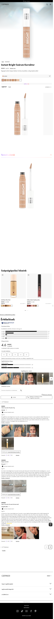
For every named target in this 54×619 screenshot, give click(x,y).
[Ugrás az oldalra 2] (26, 310)
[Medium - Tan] (10, 306)
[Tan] (4, 306)
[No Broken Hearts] (28, 306)
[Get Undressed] (32, 306)
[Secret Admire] (30, 306)
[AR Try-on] (2, 274)
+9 (37, 305)
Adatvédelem (26, 607)
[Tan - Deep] (8, 306)
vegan (3, 61)
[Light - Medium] (2, 306)
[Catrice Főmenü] (5, 4)
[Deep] (6, 306)
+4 (11, 305)
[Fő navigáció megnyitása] (50, 4)
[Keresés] (47, 4)
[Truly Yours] (36, 306)
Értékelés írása (13, 68)
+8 (20, 80)
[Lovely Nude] (34, 306)
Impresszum (26, 605)
